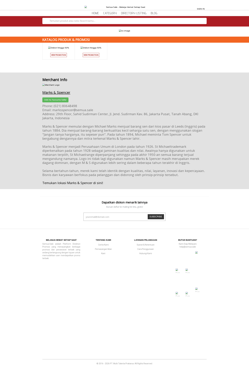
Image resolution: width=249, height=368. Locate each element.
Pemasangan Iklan (103, 249)
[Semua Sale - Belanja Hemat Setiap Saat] (125, 7)
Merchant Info (54, 79)
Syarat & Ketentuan (145, 245)
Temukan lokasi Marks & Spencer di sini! (72, 183)
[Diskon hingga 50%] (58, 47)
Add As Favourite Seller (55, 100)
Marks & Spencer (56, 93)
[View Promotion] (58, 58)
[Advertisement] (124, 338)
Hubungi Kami (145, 253)
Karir (103, 253)
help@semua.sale (188, 247)
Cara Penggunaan (145, 249)
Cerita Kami (103, 245)
